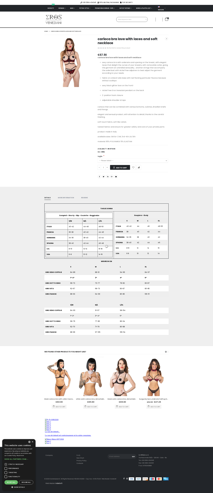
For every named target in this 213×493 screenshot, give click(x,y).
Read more (20, 455)
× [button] (32, 442)
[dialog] (19, 465)
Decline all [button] (26, 482)
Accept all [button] (11, 482)
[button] (18, 459)
